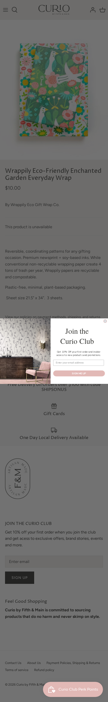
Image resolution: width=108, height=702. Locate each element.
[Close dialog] (105, 320)
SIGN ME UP (79, 373)
